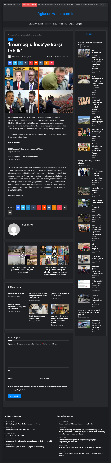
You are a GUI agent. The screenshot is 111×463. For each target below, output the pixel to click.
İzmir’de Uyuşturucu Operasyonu (37, 317)
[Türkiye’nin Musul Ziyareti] (84, 259)
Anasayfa (33, 24)
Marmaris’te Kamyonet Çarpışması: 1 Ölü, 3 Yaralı (97, 324)
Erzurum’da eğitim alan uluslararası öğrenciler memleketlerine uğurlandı (97, 230)
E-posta (11, 378)
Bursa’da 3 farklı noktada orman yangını (97, 119)
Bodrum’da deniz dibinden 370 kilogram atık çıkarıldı (17, 307)
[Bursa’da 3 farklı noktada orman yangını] (84, 120)
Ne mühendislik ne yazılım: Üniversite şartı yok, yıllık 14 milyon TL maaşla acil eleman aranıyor (97, 59)
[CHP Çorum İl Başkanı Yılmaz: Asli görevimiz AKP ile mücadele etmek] (60, 309)
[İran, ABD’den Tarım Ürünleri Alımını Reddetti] (84, 203)
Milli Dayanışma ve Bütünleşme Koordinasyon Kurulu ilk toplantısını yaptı (97, 83)
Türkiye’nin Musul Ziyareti (97, 257)
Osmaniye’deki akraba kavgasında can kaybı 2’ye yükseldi (38, 295)
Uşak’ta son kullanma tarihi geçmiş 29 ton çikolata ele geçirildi (89, 312)
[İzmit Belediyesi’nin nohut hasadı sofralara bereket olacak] (84, 101)
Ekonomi (48, 24)
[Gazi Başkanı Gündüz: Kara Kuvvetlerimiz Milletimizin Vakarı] (84, 147)
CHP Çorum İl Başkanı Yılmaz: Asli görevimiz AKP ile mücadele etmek (59, 319)
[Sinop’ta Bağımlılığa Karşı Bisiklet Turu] (84, 299)
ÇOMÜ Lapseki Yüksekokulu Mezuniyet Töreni (25, 149)
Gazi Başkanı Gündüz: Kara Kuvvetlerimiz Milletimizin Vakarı (97, 148)
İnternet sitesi (44, 378)
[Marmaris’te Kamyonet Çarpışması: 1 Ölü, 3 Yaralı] (84, 324)
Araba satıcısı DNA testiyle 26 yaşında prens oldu (97, 132)
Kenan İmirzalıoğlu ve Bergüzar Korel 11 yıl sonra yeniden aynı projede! (97, 174)
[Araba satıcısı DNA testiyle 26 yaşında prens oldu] (84, 132)
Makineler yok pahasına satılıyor (97, 190)
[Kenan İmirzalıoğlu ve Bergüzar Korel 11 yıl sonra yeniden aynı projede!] (84, 172)
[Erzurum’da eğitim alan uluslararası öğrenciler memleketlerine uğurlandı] (84, 228)
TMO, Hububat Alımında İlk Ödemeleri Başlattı (97, 284)
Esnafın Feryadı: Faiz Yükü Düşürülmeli (23, 157)
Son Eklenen (90, 34)
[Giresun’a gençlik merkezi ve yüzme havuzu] (84, 269)
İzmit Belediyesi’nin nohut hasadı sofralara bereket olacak (97, 103)
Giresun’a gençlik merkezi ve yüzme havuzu (97, 269)
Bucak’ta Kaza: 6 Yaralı (17, 293)
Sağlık (55, 24)
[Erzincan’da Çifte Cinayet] (84, 218)
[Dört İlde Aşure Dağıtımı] (84, 247)
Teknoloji (64, 24)
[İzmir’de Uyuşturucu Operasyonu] (38, 309)
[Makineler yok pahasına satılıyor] (84, 191)
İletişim (79, 24)
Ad (9, 370)
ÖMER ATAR (15, 57)
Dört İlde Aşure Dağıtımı (95, 246)
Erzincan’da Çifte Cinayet (97, 216)
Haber (40, 24)
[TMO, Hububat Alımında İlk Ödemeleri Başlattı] (84, 284)
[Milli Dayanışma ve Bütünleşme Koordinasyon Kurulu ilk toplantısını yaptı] (84, 79)
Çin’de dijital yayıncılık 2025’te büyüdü (60, 294)
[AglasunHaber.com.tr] (55, 13)
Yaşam (71, 24)
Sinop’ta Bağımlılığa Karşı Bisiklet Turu (97, 299)
